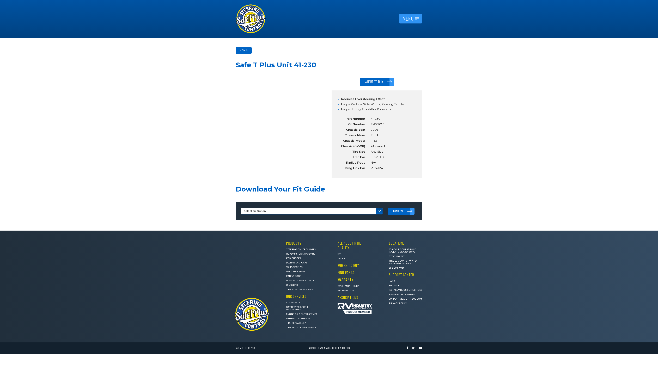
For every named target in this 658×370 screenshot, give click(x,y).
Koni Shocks (293, 258)
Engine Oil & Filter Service (302, 314)
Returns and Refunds (402, 294)
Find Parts (346, 272)
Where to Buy (348, 265)
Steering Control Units (300, 249)
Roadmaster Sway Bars (300, 253)
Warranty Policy (348, 286)
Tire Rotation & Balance (301, 327)
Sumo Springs (294, 267)
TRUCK (341, 258)
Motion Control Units (300, 280)
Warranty (345, 280)
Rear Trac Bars (295, 271)
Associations (348, 297)
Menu (408, 19)
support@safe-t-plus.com (405, 299)
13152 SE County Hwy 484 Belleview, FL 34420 (403, 262)
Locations (397, 243)
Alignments (293, 302)
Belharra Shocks (296, 262)
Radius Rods (293, 276)
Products (293, 243)
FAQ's (392, 281)
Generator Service (298, 318)
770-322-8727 (397, 256)
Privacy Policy (398, 303)
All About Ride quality (349, 245)
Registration (346, 290)
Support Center (401, 275)
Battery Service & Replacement (297, 308)
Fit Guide (394, 285)
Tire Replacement (297, 323)
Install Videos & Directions (405, 290)
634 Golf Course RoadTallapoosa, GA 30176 (402, 250)
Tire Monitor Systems (299, 289)
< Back (244, 50)
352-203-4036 (396, 268)
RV (339, 254)
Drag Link (292, 285)
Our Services (296, 296)
